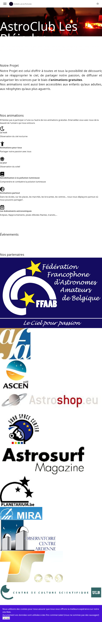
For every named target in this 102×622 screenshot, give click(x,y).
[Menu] (4, 3)
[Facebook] (98, 3)
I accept (6, 618)
